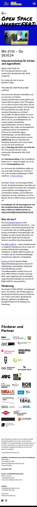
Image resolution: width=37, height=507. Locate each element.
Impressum (5, 493)
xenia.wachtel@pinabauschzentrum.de (17, 212)
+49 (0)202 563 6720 (7, 478)
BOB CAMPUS (10, 244)
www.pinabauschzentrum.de (10, 452)
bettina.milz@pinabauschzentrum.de (12, 463)
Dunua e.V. (5, 261)
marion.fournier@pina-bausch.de (11, 480)
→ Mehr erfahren (16, 175)
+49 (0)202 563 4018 (7, 461)
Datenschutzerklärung (8, 495)
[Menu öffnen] (34, 3)
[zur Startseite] (15, 3)
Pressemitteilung (6, 465)
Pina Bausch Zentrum (13, 222)
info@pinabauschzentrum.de (10, 488)
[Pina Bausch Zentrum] (6, 3)
